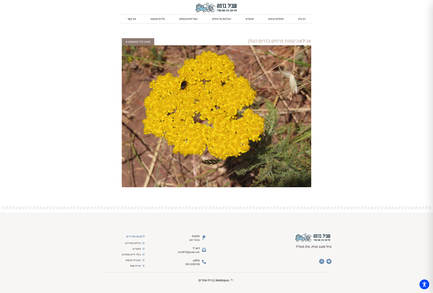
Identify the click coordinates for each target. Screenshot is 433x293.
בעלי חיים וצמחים (188, 19)
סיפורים (250, 19)
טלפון (196, 260)
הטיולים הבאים (276, 19)
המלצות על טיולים (221, 19)
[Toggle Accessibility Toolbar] (424, 284)
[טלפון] (204, 262)
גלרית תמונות (158, 19)
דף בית (302, 19)
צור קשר (131, 19)
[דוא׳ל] (204, 250)
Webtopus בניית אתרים (214, 280)
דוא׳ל (196, 248)
